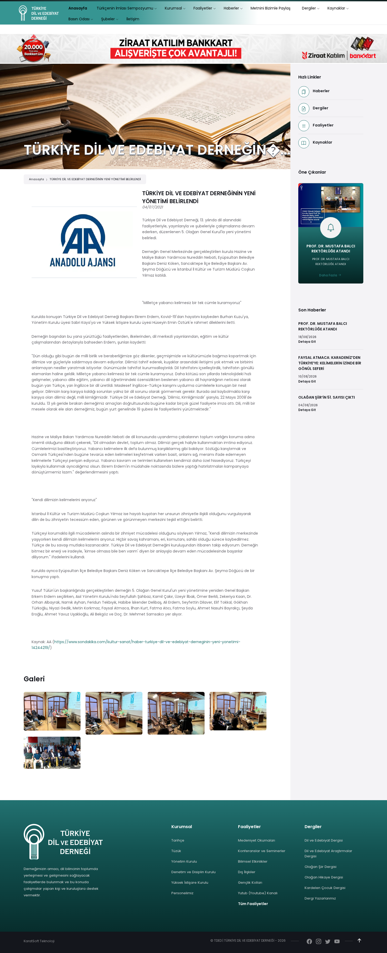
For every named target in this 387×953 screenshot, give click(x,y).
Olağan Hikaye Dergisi (324, 877)
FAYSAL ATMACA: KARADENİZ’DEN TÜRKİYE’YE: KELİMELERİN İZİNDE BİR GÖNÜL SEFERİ (329, 363)
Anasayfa (36, 179)
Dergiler (320, 108)
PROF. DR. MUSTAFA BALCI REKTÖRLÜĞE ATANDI (330, 248)
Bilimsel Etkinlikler (252, 861)
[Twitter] (327, 942)
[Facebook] (309, 942)
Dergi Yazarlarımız (320, 898)
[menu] (77, 8)
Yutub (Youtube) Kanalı (257, 893)
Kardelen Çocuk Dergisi (325, 887)
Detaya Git (307, 342)
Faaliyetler (323, 125)
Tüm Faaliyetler (253, 903)
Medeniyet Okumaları (256, 840)
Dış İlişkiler (246, 871)
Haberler (321, 91)
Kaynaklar (322, 142)
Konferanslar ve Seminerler (261, 850)
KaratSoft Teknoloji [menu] (39, 941)
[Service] (52, 711)
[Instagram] (318, 942)
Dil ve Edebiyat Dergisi (324, 840)
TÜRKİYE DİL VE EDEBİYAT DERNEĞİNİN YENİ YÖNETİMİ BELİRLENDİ (95, 179)
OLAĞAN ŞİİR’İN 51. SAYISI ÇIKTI (326, 397)
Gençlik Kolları (250, 882)
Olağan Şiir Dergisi (320, 866)
